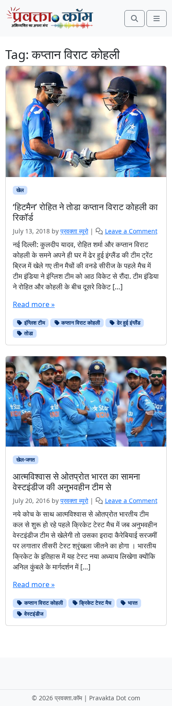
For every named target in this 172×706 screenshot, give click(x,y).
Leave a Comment (131, 231)
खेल (20, 190)
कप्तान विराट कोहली (80, 322)
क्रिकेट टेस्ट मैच (94, 602)
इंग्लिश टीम (34, 322)
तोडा (28, 333)
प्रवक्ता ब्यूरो (74, 231)
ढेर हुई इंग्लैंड (128, 322)
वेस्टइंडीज (33, 613)
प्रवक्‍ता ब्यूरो (74, 500)
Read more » (34, 304)
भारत (132, 602)
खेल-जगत (25, 459)
